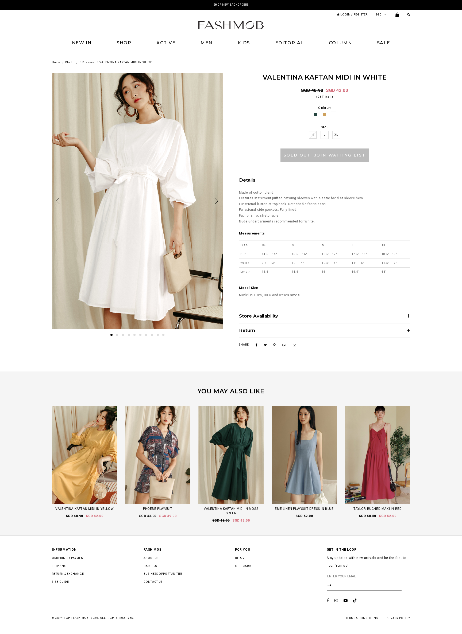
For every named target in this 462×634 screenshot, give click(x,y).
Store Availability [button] (258, 316)
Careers (150, 566)
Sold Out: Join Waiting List (325, 155)
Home (56, 62)
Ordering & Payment (68, 558)
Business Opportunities (163, 573)
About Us (151, 558)
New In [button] (82, 42)
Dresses (88, 62)
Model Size (248, 288)
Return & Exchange (68, 573)
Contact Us (153, 581)
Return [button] (247, 330)
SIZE (324, 127)
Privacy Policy (398, 618)
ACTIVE (166, 42)
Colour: (324, 108)
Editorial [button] (289, 42)
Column (340, 42)
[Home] (231, 25)
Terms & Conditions (362, 618)
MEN (207, 42)
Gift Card (243, 566)
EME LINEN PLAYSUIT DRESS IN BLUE (304, 509)
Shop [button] (124, 42)
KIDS (244, 42)
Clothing (71, 62)
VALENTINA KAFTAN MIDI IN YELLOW (84, 509)
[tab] (324, 180)
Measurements (252, 233)
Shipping (59, 566)
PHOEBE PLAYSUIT (157, 509)
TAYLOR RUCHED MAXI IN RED (377, 509)
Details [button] (247, 180)
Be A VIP (241, 558)
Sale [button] (383, 42)
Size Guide (60, 581)
